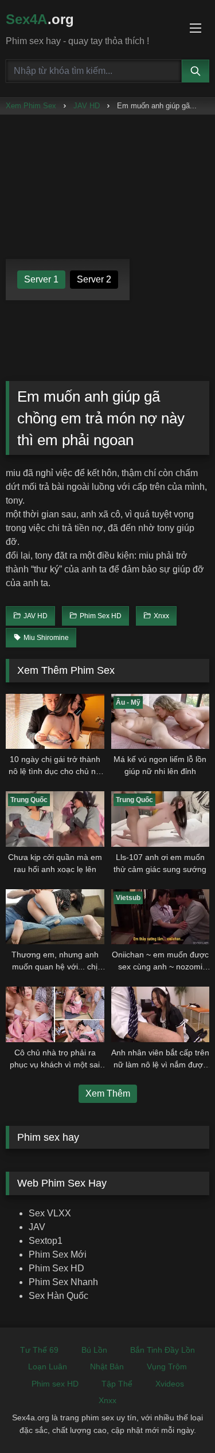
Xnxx (107, 1400)
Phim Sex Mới (58, 1254)
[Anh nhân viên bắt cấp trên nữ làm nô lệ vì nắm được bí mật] (160, 1014)
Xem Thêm (107, 1093)
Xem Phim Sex (31, 105)
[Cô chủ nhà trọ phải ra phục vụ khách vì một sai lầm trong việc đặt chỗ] (55, 1014)
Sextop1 (45, 1241)
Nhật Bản (107, 1366)
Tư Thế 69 (39, 1349)
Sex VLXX (50, 1213)
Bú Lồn (94, 1349)
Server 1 (41, 279)
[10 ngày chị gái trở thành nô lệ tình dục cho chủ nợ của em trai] (55, 721)
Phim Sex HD (56, 1268)
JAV (37, 1227)
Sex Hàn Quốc (58, 1296)
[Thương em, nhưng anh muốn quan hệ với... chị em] (55, 916)
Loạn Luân (47, 1366)
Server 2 (94, 279)
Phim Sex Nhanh (63, 1282)
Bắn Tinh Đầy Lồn (162, 1349)
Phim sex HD (55, 1383)
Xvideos (169, 1383)
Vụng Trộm (167, 1366)
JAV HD (86, 105)
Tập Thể (116, 1383)
